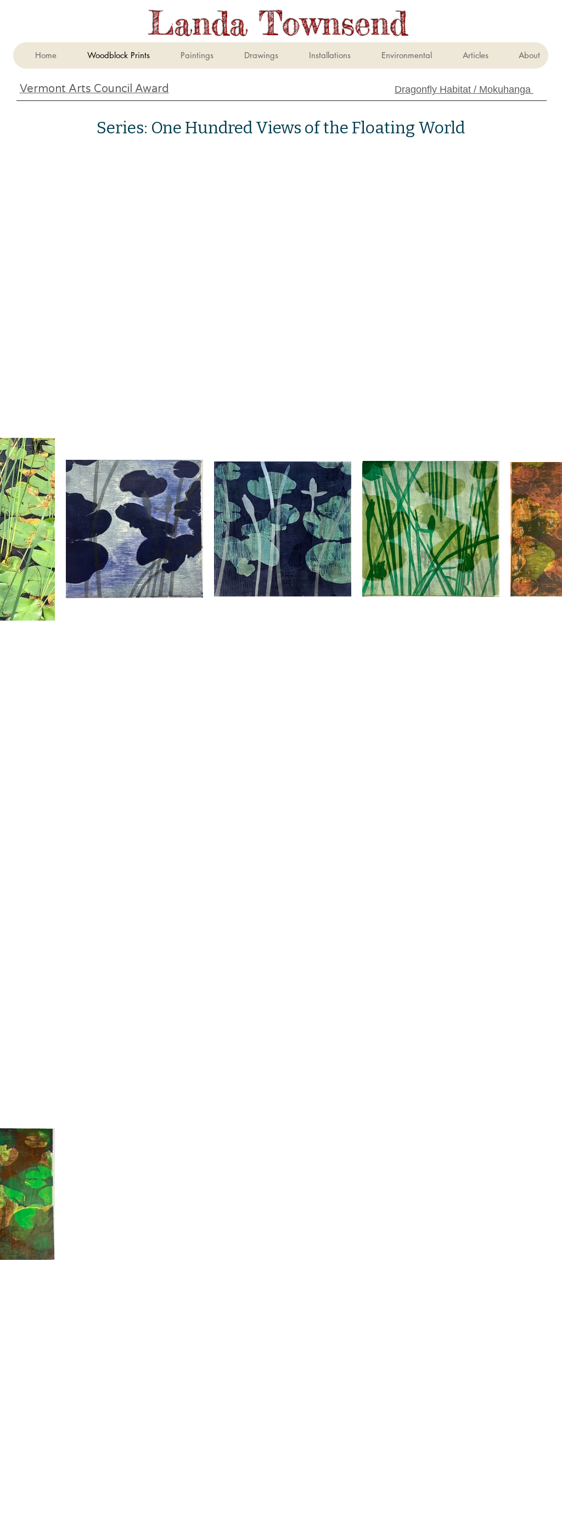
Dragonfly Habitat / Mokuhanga (464, 89)
